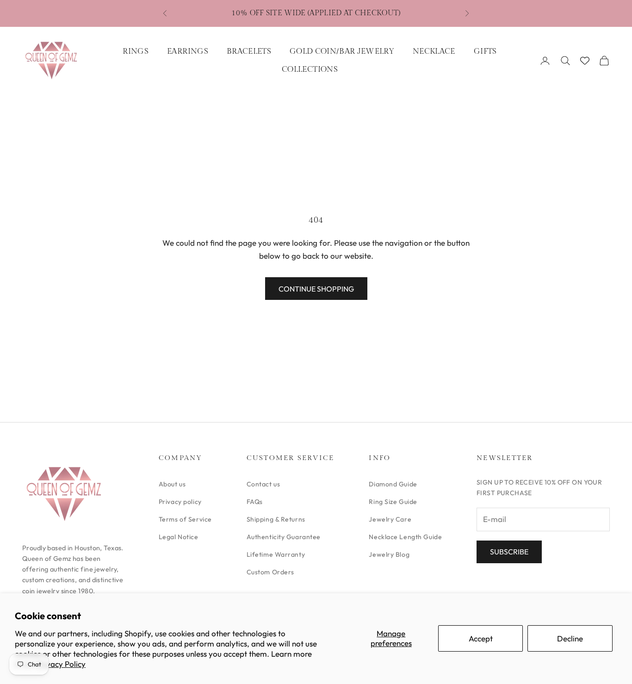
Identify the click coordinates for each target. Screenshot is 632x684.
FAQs (255, 501)
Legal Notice (178, 537)
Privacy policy (180, 501)
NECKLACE (434, 51)
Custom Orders (270, 572)
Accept (481, 638)
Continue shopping (316, 288)
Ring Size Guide (393, 501)
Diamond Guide (393, 484)
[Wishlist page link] (584, 60)
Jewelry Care (390, 519)
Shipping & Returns (276, 519)
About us (172, 484)
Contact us (263, 484)
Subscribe (509, 551)
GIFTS (485, 51)
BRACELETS (249, 51)
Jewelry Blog (389, 554)
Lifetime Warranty (276, 554)
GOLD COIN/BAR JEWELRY (342, 51)
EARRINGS (187, 51)
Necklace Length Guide (405, 537)
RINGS (136, 51)
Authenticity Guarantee (284, 537)
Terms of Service (185, 519)
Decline (570, 638)
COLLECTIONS (310, 69)
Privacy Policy (61, 664)
